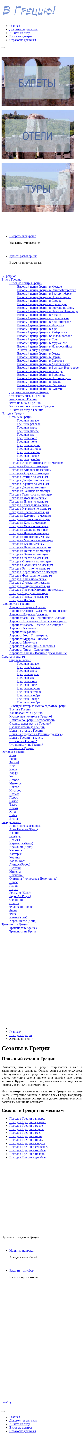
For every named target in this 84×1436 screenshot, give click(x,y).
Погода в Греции (20, 1035)
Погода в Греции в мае (24, 1132)
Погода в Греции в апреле (26, 1129)
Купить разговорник (23, 256)
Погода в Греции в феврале (27, 1122)
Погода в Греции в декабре (27, 1157)
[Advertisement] (42, 978)
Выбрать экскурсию (22, 236)
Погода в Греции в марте (26, 1125)
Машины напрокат (22, 1250)
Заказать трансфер (21, 1270)
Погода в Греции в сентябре (28, 1146)
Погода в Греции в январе (26, 1118)
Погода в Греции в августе (27, 1143)
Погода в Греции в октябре (27, 1150)
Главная (14, 1031)
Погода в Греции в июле (25, 1139)
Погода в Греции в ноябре (26, 1153)
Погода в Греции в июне (25, 1136)
